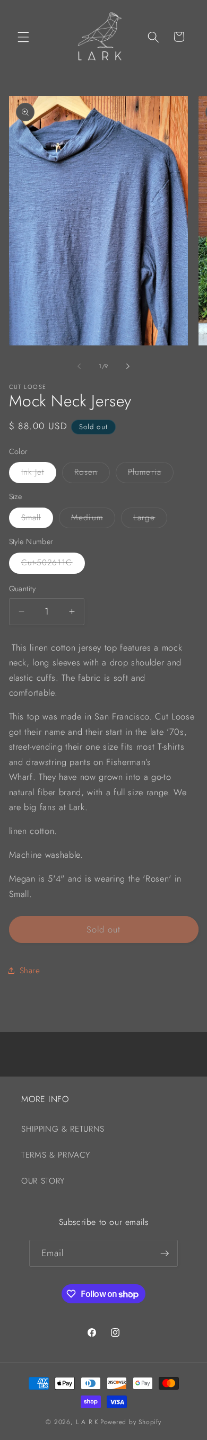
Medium (93, 519)
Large (150, 519)
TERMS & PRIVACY (55, 1155)
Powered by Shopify (130, 1422)
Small (37, 519)
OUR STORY (43, 1181)
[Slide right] (128, 366)
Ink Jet (39, 474)
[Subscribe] (164, 1253)
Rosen (92, 474)
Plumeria (151, 474)
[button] (23, 36)
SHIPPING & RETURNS (63, 1129)
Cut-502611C (53, 564)
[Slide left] (79, 366)
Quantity (22, 588)
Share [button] (30, 970)
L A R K (87, 1422)
